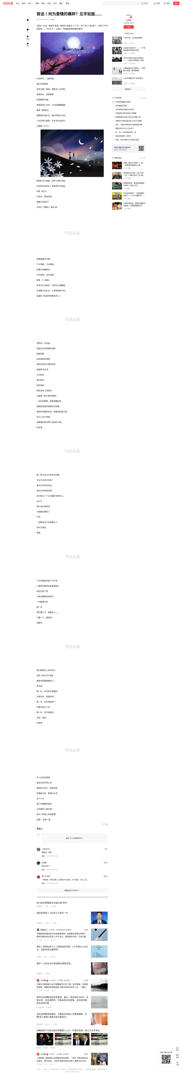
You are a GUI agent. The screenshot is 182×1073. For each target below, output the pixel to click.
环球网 (39, 957)
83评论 (45, 1048)
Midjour (63, 1069)
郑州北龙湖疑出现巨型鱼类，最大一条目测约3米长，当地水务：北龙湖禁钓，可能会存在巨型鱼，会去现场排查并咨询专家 (62, 1000)
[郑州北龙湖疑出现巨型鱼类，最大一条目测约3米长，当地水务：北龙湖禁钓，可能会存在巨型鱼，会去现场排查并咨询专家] (99, 1002)
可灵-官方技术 (55, 1069)
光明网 (52, 20)
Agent (77, 1072)
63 (47, 940)
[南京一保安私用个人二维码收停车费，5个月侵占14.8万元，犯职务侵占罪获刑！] (99, 951)
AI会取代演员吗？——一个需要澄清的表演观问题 (134, 49)
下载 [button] (177, 1063)
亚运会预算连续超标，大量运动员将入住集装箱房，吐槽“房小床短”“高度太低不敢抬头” (62, 1015)
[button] (17, 3)
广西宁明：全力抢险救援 (132, 38)
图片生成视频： (91, 1069)
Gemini (67, 1072)
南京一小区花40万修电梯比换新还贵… (54, 963)
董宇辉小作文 (102, 1069)
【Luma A (45, 1069)
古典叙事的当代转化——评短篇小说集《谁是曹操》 (134, 69)
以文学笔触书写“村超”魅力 (133, 78)
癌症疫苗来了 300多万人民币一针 (52, 913)
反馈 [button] (177, 1057)
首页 (72, 1072)
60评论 (47, 1024)
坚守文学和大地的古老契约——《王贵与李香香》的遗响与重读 (134, 59)
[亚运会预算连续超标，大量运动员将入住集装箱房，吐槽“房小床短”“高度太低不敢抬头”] (99, 1019)
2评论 (46, 906)
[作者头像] (129, 15)
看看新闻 (39, 906)
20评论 (47, 923)
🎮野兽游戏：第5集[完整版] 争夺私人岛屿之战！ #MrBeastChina (133, 184)
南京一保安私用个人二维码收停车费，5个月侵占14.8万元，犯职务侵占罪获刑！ (62, 948)
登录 (176, 3)
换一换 (143, 98)
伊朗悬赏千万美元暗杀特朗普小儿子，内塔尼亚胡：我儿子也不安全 (68, 1030)
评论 (48, 990)
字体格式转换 (72, 1069)
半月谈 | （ (81, 1069)
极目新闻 (39, 1024)
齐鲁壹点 (39, 923)
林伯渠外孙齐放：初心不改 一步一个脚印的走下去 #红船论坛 (134, 174)
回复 (43, 856)
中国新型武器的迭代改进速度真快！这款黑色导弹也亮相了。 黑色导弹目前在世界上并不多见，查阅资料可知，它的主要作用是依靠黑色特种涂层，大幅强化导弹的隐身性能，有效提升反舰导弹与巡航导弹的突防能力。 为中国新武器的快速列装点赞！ (62, 935)
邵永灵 (39, 1048)
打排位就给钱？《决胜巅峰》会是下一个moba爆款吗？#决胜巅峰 (134, 194)
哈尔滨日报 (40, 1007)
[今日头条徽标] (8, 3)
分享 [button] (27, 46)
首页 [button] (177, 1050)
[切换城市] (32, 3)
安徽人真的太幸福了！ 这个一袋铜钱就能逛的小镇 (133, 164)
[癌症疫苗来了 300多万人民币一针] (99, 918)
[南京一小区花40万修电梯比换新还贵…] (99, 968)
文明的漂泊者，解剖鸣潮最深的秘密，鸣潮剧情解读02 (134, 204)
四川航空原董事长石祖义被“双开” (52, 902)
